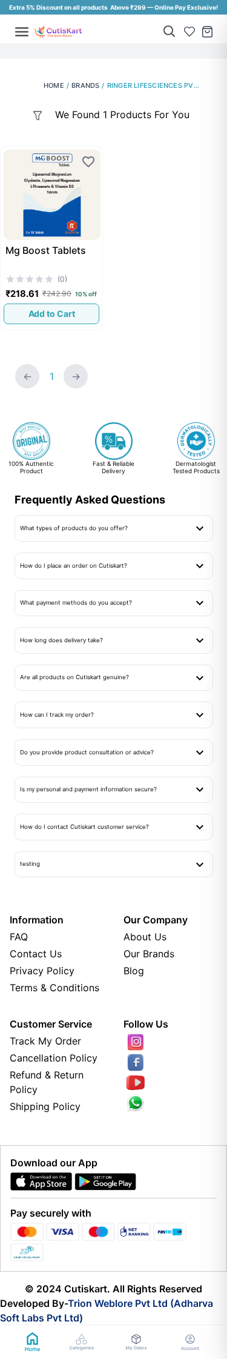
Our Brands (148, 954)
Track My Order (45, 1041)
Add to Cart (51, 313)
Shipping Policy (45, 1106)
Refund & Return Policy (47, 1082)
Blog (133, 971)
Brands (85, 85)
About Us (144, 937)
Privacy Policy (42, 971)
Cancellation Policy (53, 1058)
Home (54, 85)
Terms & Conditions (54, 988)
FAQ (19, 937)
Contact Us (36, 954)
